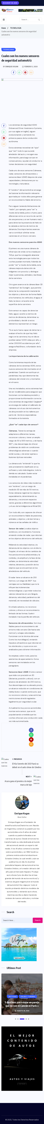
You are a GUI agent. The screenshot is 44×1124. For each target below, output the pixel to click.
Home (3, 28)
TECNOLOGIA (15, 28)
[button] (15, 1019)
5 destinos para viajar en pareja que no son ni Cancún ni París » (22, 1004)
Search (37, 920)
